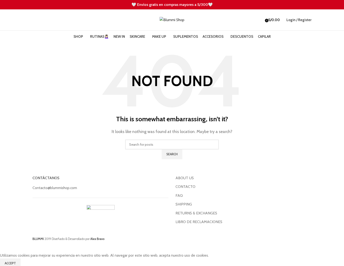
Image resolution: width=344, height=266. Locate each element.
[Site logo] (172, 19)
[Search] (32, 20)
